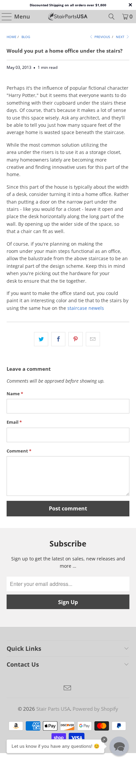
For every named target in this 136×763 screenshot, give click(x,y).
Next (120, 36)
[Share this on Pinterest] (75, 339)
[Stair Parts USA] (68, 16)
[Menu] (4, 16)
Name (15, 394)
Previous (101, 36)
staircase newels (85, 308)
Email (14, 422)
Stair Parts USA (53, 708)
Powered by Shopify (95, 708)
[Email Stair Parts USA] (68, 688)
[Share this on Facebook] (58, 339)
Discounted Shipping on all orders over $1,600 (68, 5)
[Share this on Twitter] (41, 339)
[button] (119, 746)
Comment (19, 451)
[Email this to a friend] (93, 339)
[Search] (111, 16)
